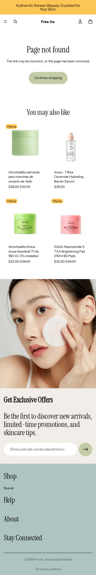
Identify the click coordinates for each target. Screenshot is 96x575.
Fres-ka (39, 559)
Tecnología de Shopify (58, 559)
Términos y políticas (48, 569)
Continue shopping (48, 78)
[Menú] (5, 21)
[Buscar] (15, 21)
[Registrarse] (85, 449)
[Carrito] (90, 21)
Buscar (9, 488)
